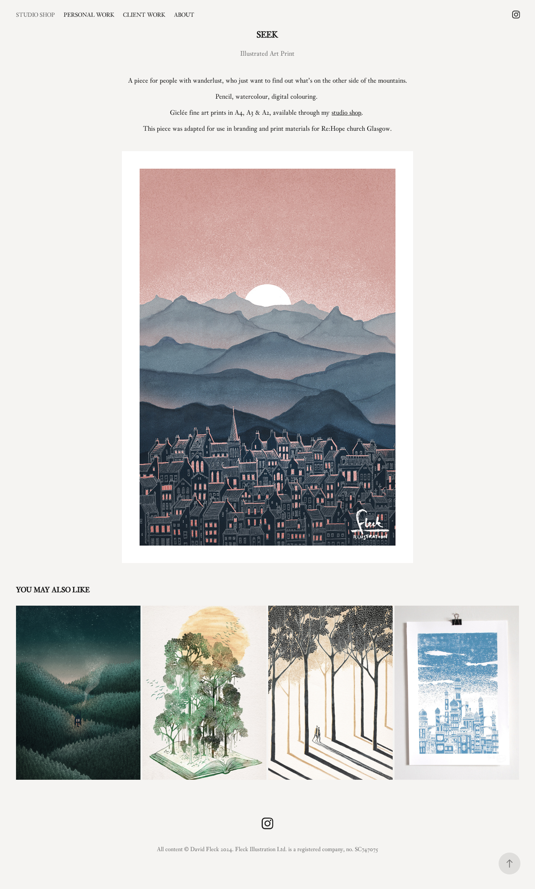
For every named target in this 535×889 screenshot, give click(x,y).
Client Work (144, 14)
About (184, 14)
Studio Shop (35, 14)
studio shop (346, 112)
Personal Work (89, 14)
